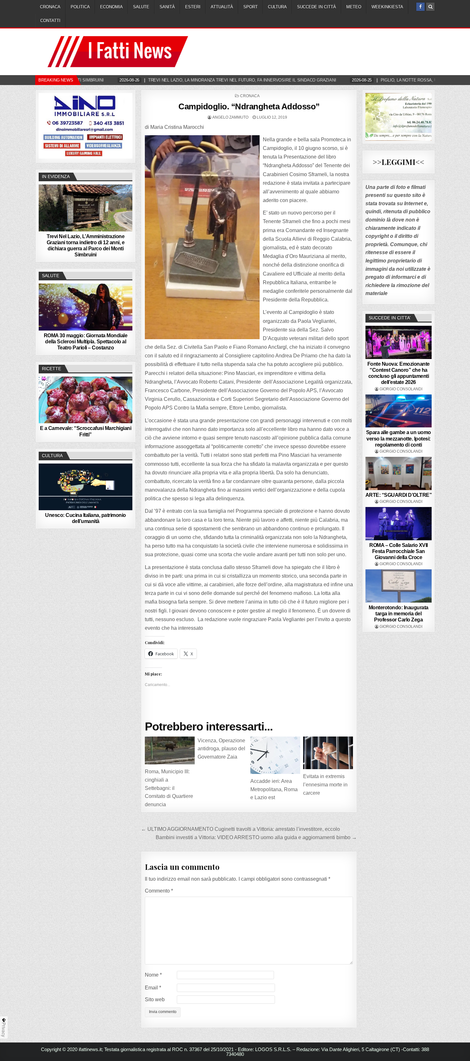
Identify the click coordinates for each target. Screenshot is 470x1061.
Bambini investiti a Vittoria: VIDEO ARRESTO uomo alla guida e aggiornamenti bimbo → (256, 837)
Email (153, 987)
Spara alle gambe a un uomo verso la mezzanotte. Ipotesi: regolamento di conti (398, 438)
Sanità (167, 6)
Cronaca (50, 6)
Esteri (192, 6)
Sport (250, 6)
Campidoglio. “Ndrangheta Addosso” (249, 106)
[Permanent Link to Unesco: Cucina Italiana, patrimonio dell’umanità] (85, 487)
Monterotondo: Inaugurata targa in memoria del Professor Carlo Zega (398, 613)
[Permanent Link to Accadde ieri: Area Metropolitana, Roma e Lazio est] (275, 755)
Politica (80, 6)
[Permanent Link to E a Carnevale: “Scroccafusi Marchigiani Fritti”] (85, 400)
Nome (153, 975)
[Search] (430, 7)
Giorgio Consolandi (401, 389)
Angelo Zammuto (230, 117)
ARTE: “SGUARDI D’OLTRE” (398, 495)
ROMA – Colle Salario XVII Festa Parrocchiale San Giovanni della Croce (398, 551)
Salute (141, 6)
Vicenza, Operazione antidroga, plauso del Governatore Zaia (221, 749)
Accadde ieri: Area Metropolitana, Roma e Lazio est (274, 789)
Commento (159, 890)
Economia (111, 6)
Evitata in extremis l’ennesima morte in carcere (325, 784)
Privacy (4, 1029)
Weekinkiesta (387, 6)
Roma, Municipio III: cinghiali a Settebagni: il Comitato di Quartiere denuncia (169, 788)
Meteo (353, 6)
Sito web (155, 999)
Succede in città (316, 6)
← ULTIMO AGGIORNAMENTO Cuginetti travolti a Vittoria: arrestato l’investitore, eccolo (240, 829)
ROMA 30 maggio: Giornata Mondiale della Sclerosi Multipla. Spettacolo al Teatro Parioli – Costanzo (86, 341)
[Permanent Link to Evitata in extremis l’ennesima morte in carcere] (328, 753)
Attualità (222, 6)
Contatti (50, 20)
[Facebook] (420, 7)
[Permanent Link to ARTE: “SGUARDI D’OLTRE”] (398, 473)
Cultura (277, 6)
